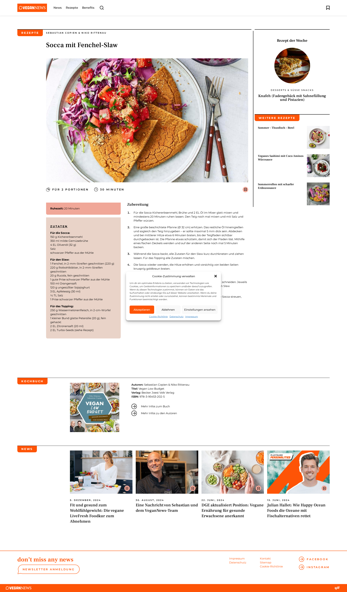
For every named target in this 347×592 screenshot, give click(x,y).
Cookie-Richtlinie (158, 317)
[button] (215, 276)
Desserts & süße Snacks (292, 90)
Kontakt (265, 558)
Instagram (318, 567)
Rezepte (72, 7)
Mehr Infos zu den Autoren (159, 413)
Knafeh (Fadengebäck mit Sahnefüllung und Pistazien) (292, 98)
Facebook (317, 559)
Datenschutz (176, 317)
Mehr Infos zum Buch (155, 406)
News (57, 7)
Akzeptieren (142, 309)
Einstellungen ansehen (199, 309)
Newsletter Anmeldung (49, 569)
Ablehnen (168, 309)
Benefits (88, 7)
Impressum (191, 317)
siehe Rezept (84, 330)
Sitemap (265, 562)
